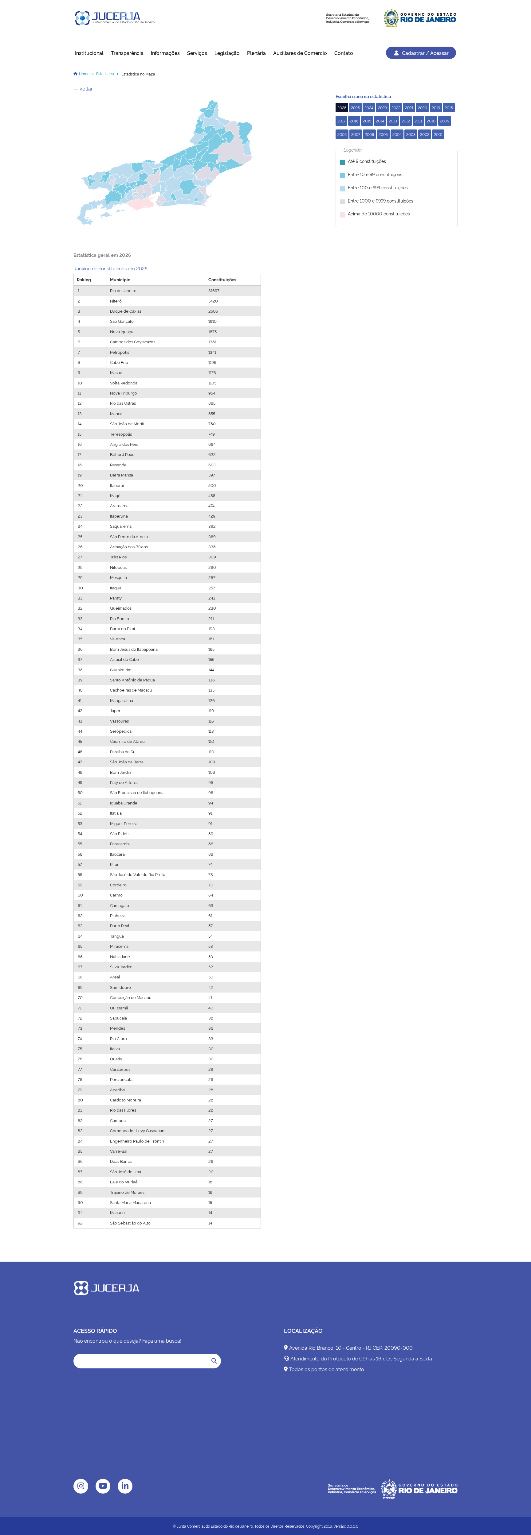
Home (84, 73)
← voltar (83, 88)
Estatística (105, 73)
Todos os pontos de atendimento (326, 1369)
